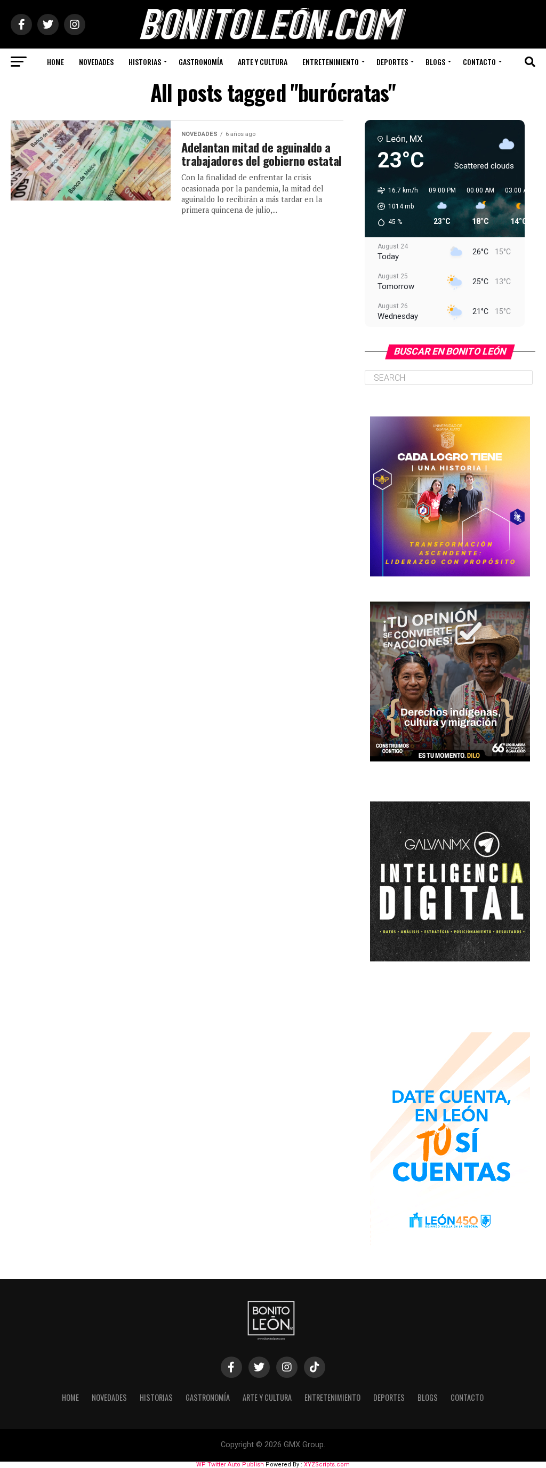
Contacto (479, 61)
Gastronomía (201, 61)
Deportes (392, 61)
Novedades (96, 61)
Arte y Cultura (262, 61)
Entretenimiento (330, 61)
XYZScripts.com (327, 1464)
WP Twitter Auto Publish (230, 1464)
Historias (145, 61)
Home (55, 61)
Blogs (435, 61)
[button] (394, 206)
